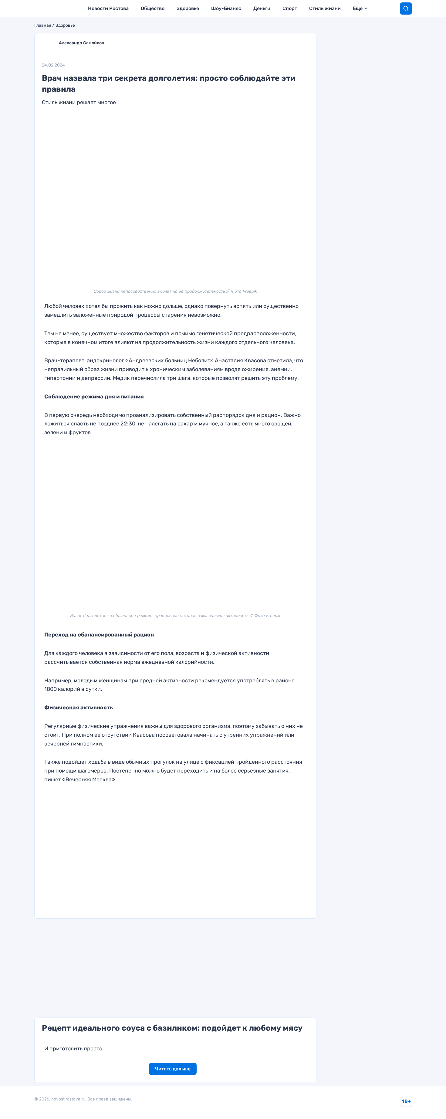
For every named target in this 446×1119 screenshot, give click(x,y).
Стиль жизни (325, 8)
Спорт (289, 8)
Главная (42, 25)
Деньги (261, 8)
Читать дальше (173, 1069)
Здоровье (188, 8)
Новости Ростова (108, 8)
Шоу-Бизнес (226, 8)
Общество (152, 8)
